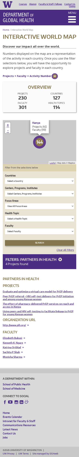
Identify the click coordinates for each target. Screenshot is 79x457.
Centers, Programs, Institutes (21, 188)
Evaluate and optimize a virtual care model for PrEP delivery (38, 291)
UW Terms (23, 453)
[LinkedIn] (21, 402)
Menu (72, 12)
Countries (10, 175)
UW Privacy (9, 453)
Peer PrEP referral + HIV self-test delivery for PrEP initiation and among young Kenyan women (38, 298)
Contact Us (69, 4)
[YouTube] (10, 402)
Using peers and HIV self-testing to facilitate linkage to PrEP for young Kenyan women (38, 313)
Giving (72, 6)
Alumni (32, 4)
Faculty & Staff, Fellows (50, 4)
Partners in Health (38, 259)
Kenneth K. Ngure (13, 342)
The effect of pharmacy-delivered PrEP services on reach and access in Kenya (38, 305)
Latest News (10, 429)
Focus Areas (11, 200)
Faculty (9, 225)
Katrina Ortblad (12, 347)
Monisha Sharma (12, 357)
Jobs (5, 437)
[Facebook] (5, 402)
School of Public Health (16, 384)
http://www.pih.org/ (14, 325)
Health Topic (12, 213)
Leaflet (53, 162)
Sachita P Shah (11, 352)
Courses (23, 4)
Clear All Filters (65, 250)
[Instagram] (16, 402)
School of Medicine (14, 388)
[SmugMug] (27, 402)
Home (6, 29)
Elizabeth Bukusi (12, 338)
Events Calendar (12, 416)
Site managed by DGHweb (45, 453)
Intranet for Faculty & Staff (19, 421)
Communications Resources (19, 425)
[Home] (18, 17)
